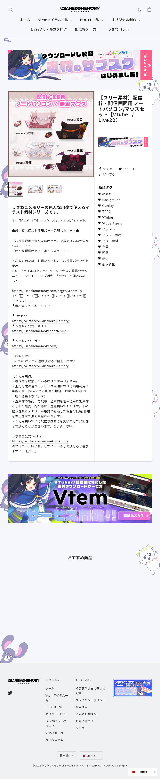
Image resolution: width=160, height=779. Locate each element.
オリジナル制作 (124, 19)
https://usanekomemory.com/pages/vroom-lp (47, 290)
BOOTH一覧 (90, 19)
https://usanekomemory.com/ (34, 346)
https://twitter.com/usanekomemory (40, 365)
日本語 (64, 755)
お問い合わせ (84, 721)
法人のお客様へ (86, 714)
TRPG (106, 211)
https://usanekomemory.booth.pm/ (39, 330)
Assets (107, 194)
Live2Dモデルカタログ (49, 29)
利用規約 (82, 707)
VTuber (107, 217)
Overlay (108, 205)
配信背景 (108, 264)
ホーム (25, 19)
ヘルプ (80, 728)
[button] (142, 772)
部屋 (105, 252)
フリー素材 (110, 241)
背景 (105, 247)
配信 (105, 258)
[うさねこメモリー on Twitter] (10, 692)
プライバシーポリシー (91, 700)
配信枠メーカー (87, 29)
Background (111, 200)
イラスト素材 (111, 235)
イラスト (108, 229)
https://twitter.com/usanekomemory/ (41, 320)
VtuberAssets (112, 223)
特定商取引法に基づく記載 (91, 690)
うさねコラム (118, 29)
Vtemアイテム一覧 (53, 19)
